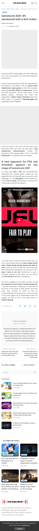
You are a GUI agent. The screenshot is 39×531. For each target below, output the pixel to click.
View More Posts (19, 323)
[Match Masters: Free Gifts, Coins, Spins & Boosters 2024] (7, 405)
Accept (19, 529)
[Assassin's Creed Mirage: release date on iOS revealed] (29, 475)
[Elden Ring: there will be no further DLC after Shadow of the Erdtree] (10, 475)
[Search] (36, 3)
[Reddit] (35, 306)
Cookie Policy (25, 525)
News (4, 12)
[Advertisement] (19, 49)
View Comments (29, 365)
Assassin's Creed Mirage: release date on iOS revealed (28, 486)
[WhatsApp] (30, 306)
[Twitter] (25, 306)
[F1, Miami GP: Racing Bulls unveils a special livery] (7, 425)
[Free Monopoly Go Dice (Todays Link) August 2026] (7, 395)
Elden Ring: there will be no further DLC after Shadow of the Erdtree (10, 486)
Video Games (8, 454)
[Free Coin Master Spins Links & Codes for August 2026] (7, 385)
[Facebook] (20, 306)
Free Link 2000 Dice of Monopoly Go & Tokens (10, 461)
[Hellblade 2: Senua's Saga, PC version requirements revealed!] (29, 450)
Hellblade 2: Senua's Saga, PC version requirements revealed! (29, 461)
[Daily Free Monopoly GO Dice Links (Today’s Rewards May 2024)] (7, 415)
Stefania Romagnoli (8, 23)
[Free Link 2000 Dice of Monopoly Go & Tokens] (10, 450)
